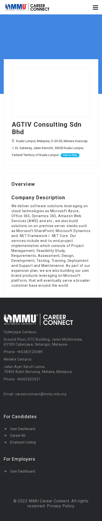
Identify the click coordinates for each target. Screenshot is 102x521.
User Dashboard (22, 429)
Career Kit (18, 436)
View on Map (70, 155)
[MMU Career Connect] (27, 7)
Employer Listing (23, 442)
